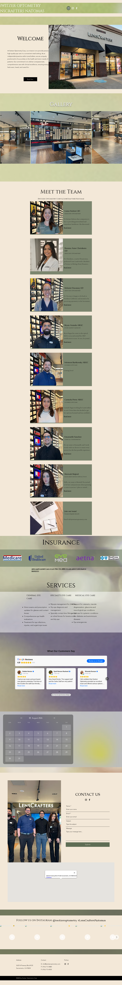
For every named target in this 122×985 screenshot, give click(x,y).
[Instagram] (72, 8)
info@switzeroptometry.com (51, 964)
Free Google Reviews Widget (62, 694)
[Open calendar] (30, 718)
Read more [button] (21, 686)
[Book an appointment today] (68, 8)
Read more (67, 228)
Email (68, 813)
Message (69, 828)
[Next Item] (119, 137)
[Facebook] (76, 8)
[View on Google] (19, 672)
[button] (15, 678)
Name (68, 806)
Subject (68, 821)
